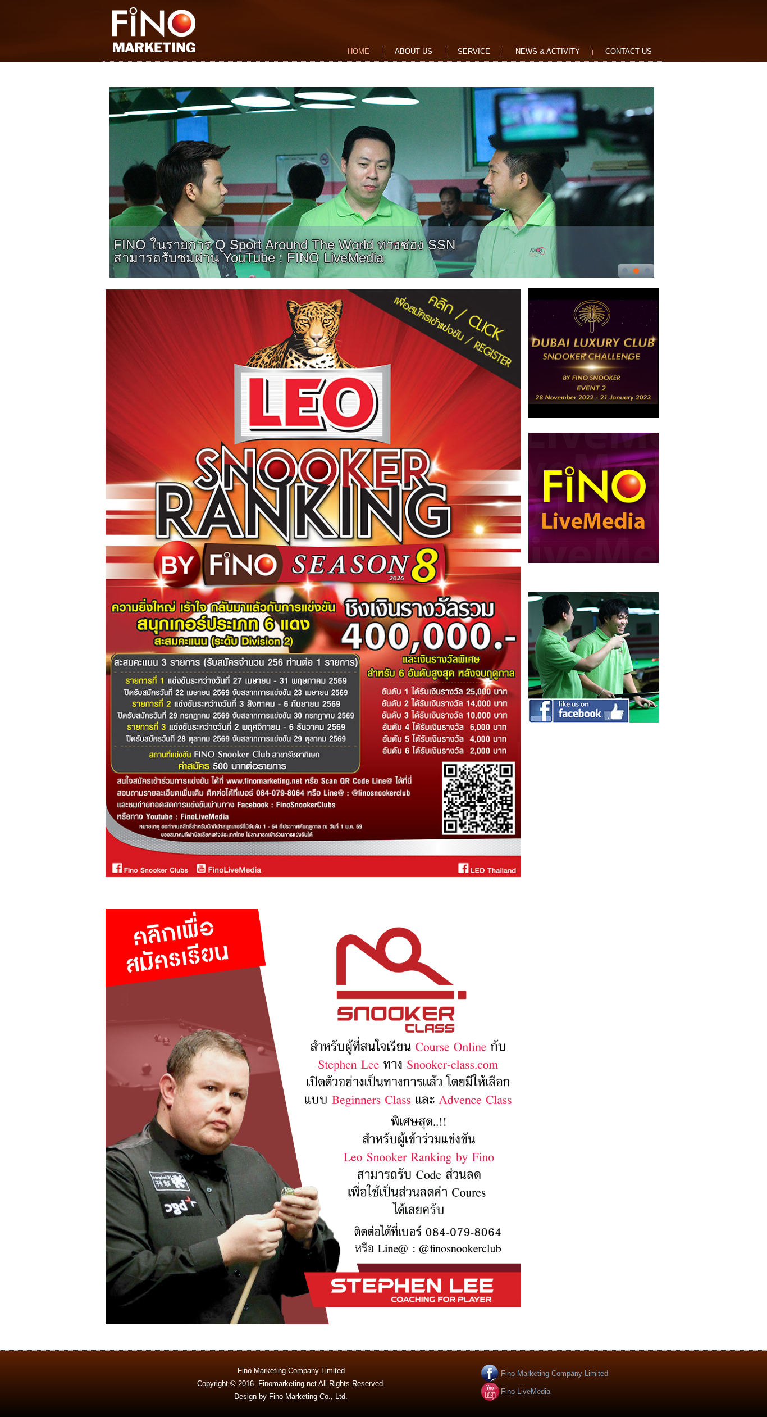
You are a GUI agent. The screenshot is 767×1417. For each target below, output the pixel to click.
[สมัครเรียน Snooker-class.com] (313, 1322)
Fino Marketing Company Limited (554, 1373)
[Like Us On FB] (593, 724)
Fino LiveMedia (525, 1391)
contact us (628, 51)
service (474, 51)
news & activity (547, 51)
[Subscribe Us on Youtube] (593, 564)
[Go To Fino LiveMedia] (381, 182)
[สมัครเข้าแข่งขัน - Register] (313, 874)
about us (413, 51)
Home (358, 51)
